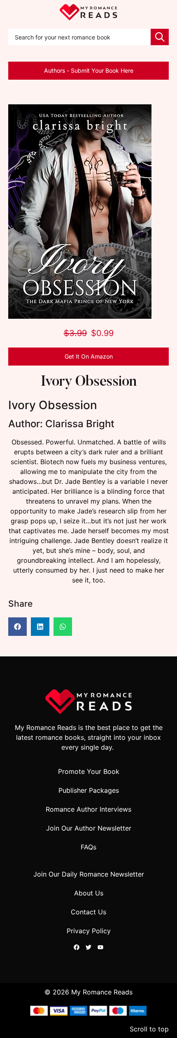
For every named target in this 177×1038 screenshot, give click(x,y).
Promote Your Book (88, 771)
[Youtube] (100, 947)
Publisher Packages (88, 790)
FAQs (88, 847)
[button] (17, 626)
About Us (88, 893)
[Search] (160, 37)
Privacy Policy (89, 931)
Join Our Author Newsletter (88, 828)
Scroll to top (149, 1029)
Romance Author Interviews (88, 809)
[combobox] (79, 37)
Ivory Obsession (88, 382)
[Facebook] (76, 947)
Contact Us (88, 912)
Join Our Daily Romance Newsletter (88, 874)
